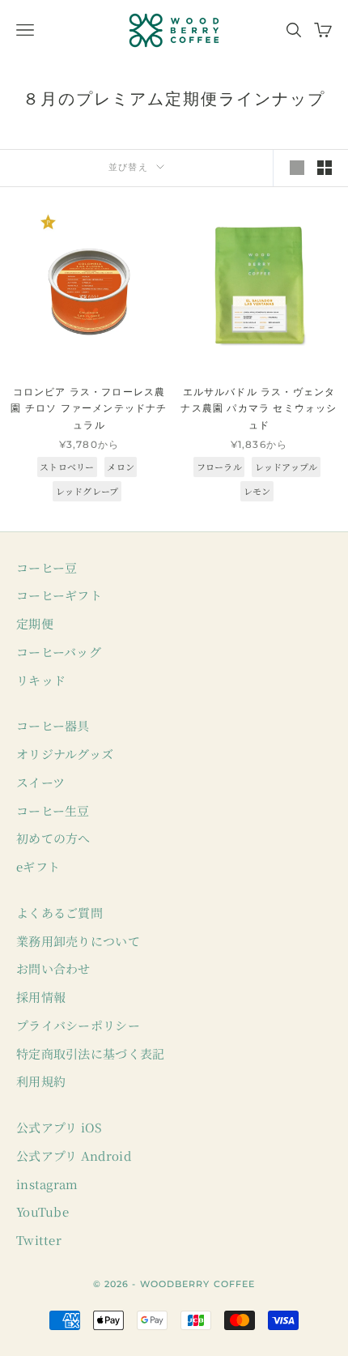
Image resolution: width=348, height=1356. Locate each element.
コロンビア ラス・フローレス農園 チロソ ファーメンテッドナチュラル (89, 408)
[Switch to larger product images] (297, 168)
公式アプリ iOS (59, 1127)
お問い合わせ (53, 968)
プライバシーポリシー (78, 1025)
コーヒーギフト (59, 594)
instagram (47, 1183)
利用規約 (41, 1080)
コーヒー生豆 (53, 810)
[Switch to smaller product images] (324, 168)
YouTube (42, 1211)
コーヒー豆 (47, 567)
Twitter (39, 1239)
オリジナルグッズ (64, 753)
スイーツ (40, 782)
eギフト (38, 866)
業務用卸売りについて (78, 940)
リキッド (41, 680)
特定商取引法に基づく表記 (90, 1053)
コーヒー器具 (53, 725)
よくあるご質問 (59, 912)
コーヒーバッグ (58, 651)
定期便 (34, 623)
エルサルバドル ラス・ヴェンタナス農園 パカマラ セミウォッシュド (258, 408)
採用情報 (41, 996)
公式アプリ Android (73, 1155)
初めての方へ (53, 837)
